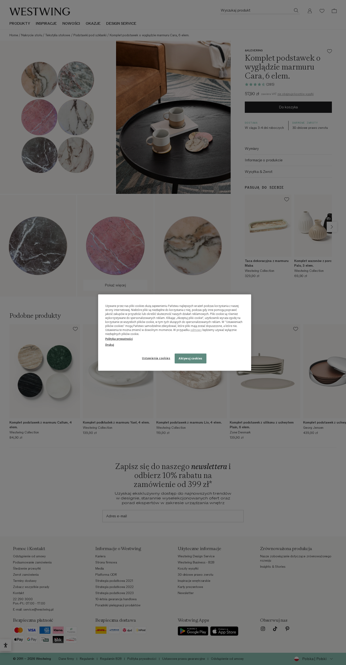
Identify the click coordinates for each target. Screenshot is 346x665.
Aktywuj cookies (190, 358)
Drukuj (109, 345)
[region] (174, 332)
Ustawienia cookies (156, 358)
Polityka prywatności (119, 339)
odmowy (196, 330)
